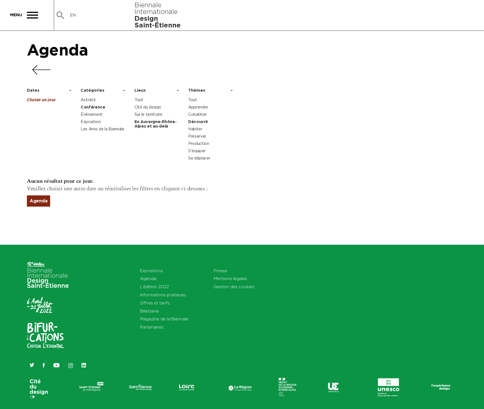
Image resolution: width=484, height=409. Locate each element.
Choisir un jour (41, 100)
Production (198, 143)
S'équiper (197, 151)
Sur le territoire (148, 114)
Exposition (91, 121)
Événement (92, 114)
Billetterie (149, 311)
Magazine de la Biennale (164, 319)
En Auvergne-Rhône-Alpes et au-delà (155, 123)
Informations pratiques (163, 295)
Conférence (93, 107)
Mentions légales (230, 278)
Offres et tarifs (155, 303)
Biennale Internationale (157, 15)
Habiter (195, 129)
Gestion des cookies (234, 287)
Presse (220, 271)
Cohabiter (197, 114)
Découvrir (198, 121)
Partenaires (151, 327)
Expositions (151, 271)
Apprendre (198, 107)
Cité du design (147, 107)
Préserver (197, 136)
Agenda (57, 49)
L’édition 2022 (154, 287)
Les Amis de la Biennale (102, 129)
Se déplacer (199, 158)
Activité (88, 100)
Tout (138, 100)
